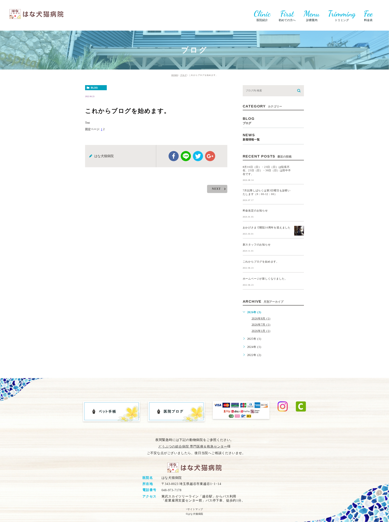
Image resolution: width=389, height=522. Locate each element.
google (210, 156)
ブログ (183, 75)
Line (186, 156)
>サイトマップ (194, 509)
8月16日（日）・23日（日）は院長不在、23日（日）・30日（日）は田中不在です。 (267, 170)
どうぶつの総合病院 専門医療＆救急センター (192, 446)
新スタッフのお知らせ (257, 244)
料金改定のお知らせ (255, 210)
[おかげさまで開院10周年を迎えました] (299, 231)
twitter (198, 156)
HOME (174, 75)
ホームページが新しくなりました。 (265, 278)
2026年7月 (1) (261, 324)
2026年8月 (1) (261, 318)
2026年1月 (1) (261, 330)
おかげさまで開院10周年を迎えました (267, 227)
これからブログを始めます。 (261, 261)
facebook (174, 156)
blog (94, 87)
